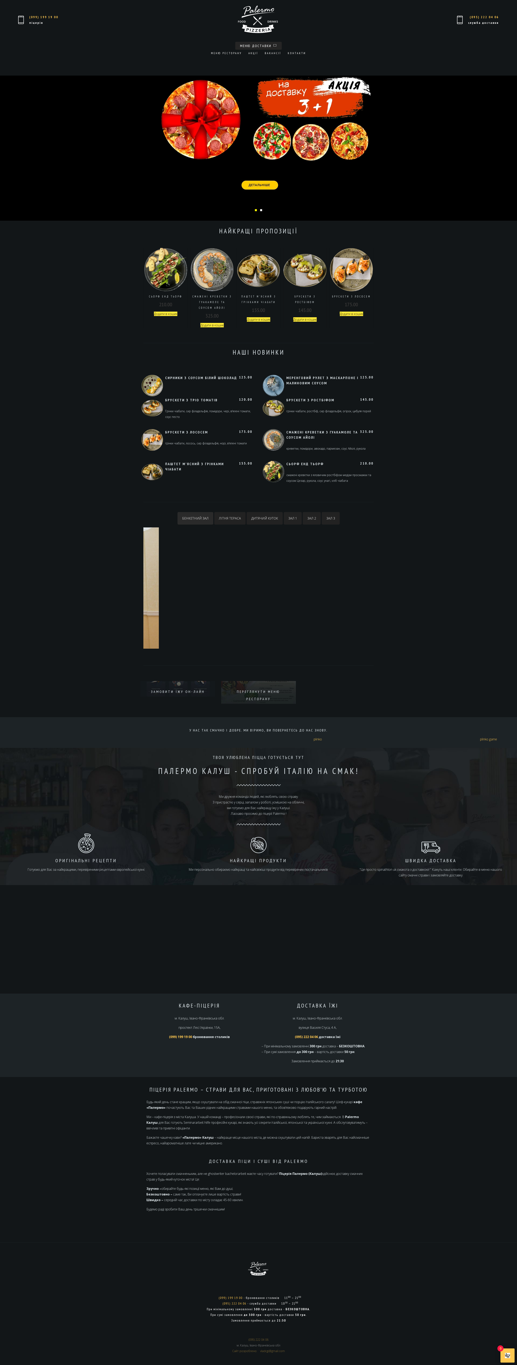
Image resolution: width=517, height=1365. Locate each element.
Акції (253, 53)
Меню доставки (256, 45)
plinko (318, 739)
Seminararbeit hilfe (197, 1122)
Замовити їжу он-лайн (178, 691)
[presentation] (148, 145)
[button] (255, 210)
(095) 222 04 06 (484, 17)
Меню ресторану (226, 53)
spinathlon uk (386, 869)
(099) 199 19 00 (43, 17)
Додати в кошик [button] (165, 314)
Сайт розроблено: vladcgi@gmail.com (258, 1351)
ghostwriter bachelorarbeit (227, 1173)
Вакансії (273, 53)
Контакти (297, 53)
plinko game (488, 739)
